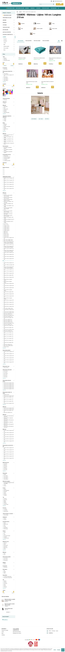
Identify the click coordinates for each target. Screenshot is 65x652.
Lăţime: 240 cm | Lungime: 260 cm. (9, 305)
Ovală (5, 492)
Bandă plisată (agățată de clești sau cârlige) (9, 483)
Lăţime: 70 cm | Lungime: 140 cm (8, 332)
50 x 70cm (5, 469)
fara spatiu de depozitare (8, 577)
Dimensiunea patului (6, 556)
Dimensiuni (5, 473)
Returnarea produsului (17, 631)
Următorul (8, 612)
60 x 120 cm (6, 373)
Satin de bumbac (6, 112)
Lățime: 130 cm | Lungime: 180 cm (9, 356)
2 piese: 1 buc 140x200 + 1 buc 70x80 (9, 206)
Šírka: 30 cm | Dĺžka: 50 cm (8, 412)
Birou (4, 49)
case (4, 534)
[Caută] (53, 4)
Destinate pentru (6, 521)
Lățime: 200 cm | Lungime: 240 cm (9, 456)
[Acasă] (12, 3)
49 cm (5, 103)
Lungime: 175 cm (6, 225)
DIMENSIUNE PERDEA (7, 176)
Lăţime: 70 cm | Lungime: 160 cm (8, 334)
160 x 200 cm (6, 73)
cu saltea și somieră (7, 160)
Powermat (5, 567)
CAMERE (4, 36)
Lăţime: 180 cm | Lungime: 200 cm (9, 273)
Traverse (5, 503)
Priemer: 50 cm (6, 346)
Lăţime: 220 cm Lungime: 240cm (8, 282)
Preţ (3, 62)
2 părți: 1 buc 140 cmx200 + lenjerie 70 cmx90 (8, 200)
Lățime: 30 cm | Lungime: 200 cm (8, 401)
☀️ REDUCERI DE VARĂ (10, 8)
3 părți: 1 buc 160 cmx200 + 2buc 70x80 (8, 213)
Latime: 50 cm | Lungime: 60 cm (9, 388)
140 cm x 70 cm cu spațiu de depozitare (8, 418)
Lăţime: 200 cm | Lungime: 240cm (8, 280)
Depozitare (5, 575)
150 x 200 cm (6, 479)
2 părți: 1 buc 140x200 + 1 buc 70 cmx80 (8, 202)
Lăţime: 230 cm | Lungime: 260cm (8, 298)
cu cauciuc (5, 159)
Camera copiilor (6, 46)
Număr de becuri (6, 167)
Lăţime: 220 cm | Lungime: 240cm (8, 290)
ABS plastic (6, 106)
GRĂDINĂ (27, 8)
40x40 (5, 474)
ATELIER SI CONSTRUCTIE (8, 34)
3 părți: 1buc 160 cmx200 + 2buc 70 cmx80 (8, 211)
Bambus (5, 110)
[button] (62, 4)
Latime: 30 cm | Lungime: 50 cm (9, 382)
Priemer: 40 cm (6, 236)
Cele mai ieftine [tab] (28, 40)
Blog (2, 633)
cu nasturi (5, 509)
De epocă (5, 586)
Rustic (5, 585)
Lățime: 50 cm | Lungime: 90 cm (9, 409)
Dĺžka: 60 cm (6, 232)
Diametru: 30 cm (6, 394)
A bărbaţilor (6, 527)
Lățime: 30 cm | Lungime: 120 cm (8, 397)
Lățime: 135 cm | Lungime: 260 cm (9, 185)
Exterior (5, 519)
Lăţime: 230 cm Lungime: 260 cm (8, 292)
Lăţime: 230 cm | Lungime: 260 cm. (9, 296)
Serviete (5, 498)
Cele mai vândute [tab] (45, 40)
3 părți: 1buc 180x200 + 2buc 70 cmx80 (9, 220)
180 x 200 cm (6, 80)
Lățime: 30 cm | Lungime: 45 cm (9, 395)
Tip (3, 497)
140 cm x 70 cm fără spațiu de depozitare (9, 416)
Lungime (4, 83)
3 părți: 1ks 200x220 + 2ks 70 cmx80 (8, 222)
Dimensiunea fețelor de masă (7, 393)
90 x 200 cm (6, 560)
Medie (5, 571)
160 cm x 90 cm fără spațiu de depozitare (9, 427)
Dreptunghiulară (6, 490)
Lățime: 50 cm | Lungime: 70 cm (9, 323)
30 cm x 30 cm (6, 367)
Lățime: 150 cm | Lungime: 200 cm (9, 358)
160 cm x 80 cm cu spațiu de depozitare (8, 422)
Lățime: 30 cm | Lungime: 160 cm (8, 399)
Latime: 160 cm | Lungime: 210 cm (9, 263)
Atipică (5, 489)
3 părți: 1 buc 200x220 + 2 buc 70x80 (8, 139)
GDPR (3, 631)
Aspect (4, 530)
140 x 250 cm (6, 476)
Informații (4, 628)
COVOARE (38, 8)
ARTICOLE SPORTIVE (7, 32)
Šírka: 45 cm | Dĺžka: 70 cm (8, 320)
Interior (5, 518)
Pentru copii (6, 528)
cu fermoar (5, 510)
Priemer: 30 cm (6, 235)
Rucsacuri (5, 499)
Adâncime (5, 101)
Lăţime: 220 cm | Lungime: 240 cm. (9, 288)
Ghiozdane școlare (7, 60)
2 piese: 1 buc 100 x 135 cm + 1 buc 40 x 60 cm (9, 135)
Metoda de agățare (6, 481)
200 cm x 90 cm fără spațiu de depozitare (9, 425)
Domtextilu (5, 69)
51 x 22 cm (5, 372)
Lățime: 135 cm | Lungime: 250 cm (9, 183)
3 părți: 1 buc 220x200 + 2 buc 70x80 (8, 141)
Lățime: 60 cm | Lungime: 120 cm (8, 326)
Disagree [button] (58, 649)
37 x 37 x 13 (6, 223)
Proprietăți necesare (7, 154)
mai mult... (4, 81)
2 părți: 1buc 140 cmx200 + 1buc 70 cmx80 (8, 196)
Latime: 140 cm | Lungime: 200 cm (9, 431)
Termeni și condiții (5, 630)
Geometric (5, 546)
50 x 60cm (5, 468)
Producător (5, 67)
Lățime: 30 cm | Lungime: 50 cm (9, 312)
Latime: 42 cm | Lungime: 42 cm (9, 385)
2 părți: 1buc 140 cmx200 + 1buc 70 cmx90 (8, 198)
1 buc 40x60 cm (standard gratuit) (8, 152)
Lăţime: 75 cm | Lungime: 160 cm (8, 336)
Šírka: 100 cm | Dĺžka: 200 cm (8, 239)
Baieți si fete (6, 524)
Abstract (5, 542)
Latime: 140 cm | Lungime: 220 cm (9, 433)
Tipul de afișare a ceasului (8, 513)
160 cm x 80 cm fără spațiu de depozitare (9, 420)
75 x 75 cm (5, 376)
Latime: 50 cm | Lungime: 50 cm (9, 387)
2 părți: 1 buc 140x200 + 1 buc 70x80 (8, 137)
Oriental (5, 582)
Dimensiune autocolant (7, 369)
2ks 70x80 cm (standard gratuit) (8, 148)
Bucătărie (5, 40)
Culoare (4, 88)
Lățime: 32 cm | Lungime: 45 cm (9, 403)
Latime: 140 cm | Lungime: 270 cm (9, 253)
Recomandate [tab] (20, 40)
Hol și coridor (6, 48)
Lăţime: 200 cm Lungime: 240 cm (8, 276)
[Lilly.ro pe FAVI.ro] (30, 643)
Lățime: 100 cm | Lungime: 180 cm (9, 238)
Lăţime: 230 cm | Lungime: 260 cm (9, 294)
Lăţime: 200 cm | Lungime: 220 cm (9, 278)
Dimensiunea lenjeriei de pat (7, 72)
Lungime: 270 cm (6, 229)
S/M (4, 553)
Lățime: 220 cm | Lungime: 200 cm (9, 441)
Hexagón (5, 495)
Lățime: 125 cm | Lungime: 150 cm (9, 352)
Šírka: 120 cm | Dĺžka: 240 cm (8, 240)
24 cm (5, 209)
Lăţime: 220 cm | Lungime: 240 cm (9, 286)
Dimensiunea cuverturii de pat (8, 446)
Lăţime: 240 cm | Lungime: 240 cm (9, 300)
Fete (4, 525)
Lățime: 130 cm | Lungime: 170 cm (9, 354)
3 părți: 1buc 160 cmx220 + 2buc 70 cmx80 (8, 216)
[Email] (51, 1)
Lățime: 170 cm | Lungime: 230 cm (9, 452)
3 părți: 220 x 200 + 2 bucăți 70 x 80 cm (9, 143)
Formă (4, 487)
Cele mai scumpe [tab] (37, 40)
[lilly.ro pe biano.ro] (36, 643)
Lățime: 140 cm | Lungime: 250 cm (9, 249)
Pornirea (4, 507)
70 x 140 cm (6, 558)
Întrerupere (5, 569)
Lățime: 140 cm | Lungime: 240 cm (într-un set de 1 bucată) (9, 246)
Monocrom (5, 547)
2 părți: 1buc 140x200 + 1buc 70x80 (8, 204)
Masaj (5, 500)
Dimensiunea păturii (6, 350)
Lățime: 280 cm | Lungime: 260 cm (9, 310)
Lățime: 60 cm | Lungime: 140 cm (8, 328)
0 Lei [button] (59, 4)
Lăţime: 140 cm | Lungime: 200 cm (9, 244)
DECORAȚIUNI (53, 8)
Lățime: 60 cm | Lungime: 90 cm (9, 329)
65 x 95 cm (5, 375)
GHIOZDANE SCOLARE (20, 8)
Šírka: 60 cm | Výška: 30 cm (8, 330)
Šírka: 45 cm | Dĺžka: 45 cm (8, 319)
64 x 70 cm (5, 374)
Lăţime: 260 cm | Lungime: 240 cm (9, 307)
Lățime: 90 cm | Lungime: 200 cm (8, 343)
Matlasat (5, 124)
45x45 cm (5, 467)
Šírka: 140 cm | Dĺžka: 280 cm (8, 345)
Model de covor (6, 541)
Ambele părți (6, 155)
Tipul (4, 56)
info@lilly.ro (6, 619)
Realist (5, 127)
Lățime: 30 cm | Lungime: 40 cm (9, 311)
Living (5, 42)
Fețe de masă (6, 504)
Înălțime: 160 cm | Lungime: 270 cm (9, 180)
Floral (5, 548)
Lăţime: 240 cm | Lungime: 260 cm (9, 303)
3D (4, 533)
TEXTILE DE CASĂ (45, 8)
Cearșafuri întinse (7, 158)
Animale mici (6, 128)
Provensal (5, 583)
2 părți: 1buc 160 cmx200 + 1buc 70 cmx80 (8, 208)
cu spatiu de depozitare (7, 576)
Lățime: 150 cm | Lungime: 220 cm (9, 360)
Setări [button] (55, 649)
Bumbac (5, 111)
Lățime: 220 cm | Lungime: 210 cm (9, 75)
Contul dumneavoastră (58, 1)
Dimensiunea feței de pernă (7, 381)
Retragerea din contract (17, 633)
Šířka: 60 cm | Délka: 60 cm (8, 344)
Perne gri (5, 99)
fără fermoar (6, 511)
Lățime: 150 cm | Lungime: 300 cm (9, 257)
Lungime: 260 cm (6, 228)
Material (4, 105)
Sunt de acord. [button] (63, 649)
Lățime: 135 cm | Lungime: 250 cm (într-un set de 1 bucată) (9, 242)
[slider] (3, 63)
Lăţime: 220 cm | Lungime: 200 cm (9, 284)
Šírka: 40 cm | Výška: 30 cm (8, 316)
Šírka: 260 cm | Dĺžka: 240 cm (8, 308)
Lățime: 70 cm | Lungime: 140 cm (8, 411)
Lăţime (4, 590)
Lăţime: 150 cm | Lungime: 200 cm (9, 255)
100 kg (5, 118)
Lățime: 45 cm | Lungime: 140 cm (8, 318)
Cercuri (5, 485)
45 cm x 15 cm (6, 224)
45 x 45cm (5, 466)
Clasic (5, 532)
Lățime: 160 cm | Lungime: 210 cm (9, 448)
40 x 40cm (5, 463)
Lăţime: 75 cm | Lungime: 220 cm (8, 339)
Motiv (4, 122)
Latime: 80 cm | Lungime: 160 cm (8, 341)
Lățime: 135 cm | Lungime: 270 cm (9, 187)
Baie (4, 44)
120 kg (5, 120)
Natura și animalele (7, 126)
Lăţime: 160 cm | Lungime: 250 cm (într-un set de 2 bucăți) (9, 267)
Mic (4, 570)
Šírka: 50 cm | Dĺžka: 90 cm (8, 324)
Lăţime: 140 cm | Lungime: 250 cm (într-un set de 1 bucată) (9, 251)
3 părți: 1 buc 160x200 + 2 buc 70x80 (8, 218)
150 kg (5, 119)
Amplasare (5, 517)
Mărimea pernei (6, 462)
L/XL (4, 554)
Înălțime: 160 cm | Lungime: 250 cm (9, 178)
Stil (3, 579)
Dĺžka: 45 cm (6, 231)
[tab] (58, 40)
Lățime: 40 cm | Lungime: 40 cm (9, 315)
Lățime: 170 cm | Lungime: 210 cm (9, 450)
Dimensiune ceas (6, 366)
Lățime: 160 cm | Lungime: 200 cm (9, 362)
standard (5, 536)
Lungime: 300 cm (6, 230)
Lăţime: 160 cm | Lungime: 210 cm (9, 261)
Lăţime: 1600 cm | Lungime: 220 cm (9, 265)
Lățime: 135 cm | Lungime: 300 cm (9, 189)
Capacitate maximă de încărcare (7, 117)
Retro (5, 584)
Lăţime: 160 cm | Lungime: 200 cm (9, 259)
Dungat (5, 125)
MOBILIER (32, 8)
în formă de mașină (7, 535)
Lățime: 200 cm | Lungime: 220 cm (9, 439)
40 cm (5, 563)
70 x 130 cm (6, 475)
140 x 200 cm (6, 79)
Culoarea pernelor (6, 98)
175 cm (5, 194)
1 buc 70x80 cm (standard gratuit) (8, 150)
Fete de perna (5, 146)
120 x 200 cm (6, 78)
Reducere (5, 59)
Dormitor (5, 39)
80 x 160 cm (6, 559)
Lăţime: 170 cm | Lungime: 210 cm (9, 269)
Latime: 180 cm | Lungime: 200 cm (9, 437)
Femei (5, 526)
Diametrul (4, 162)
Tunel (5, 484)
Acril (4, 107)
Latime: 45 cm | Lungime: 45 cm (9, 386)
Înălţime (4, 562)
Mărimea (4, 133)
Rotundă (5, 491)
